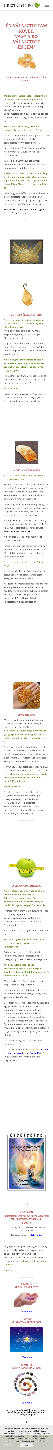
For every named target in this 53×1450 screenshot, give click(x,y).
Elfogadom (26, 1445)
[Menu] (45, 5)
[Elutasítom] (49, 1437)
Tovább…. (9, 1270)
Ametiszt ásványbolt (26, 1260)
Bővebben (26, 1402)
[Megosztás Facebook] (26, 1421)
